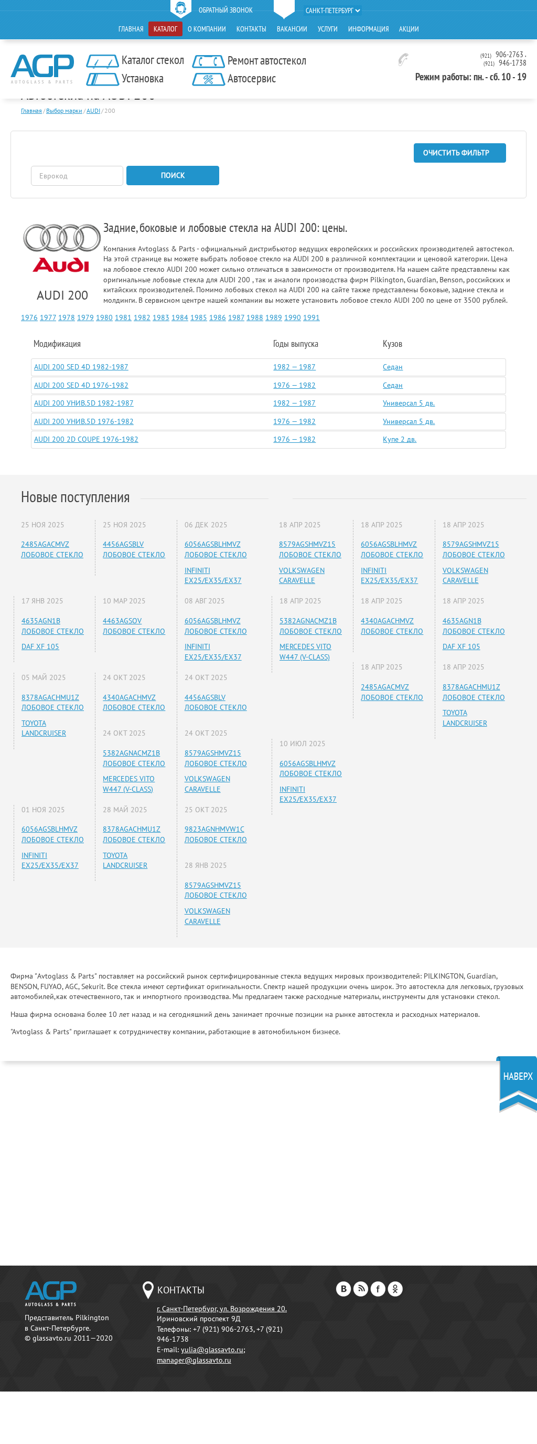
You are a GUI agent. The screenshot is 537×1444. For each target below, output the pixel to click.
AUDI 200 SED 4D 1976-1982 (81, 385)
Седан (393, 366)
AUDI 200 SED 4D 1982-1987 (81, 366)
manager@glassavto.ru (194, 1360)
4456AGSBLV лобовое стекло (134, 549)
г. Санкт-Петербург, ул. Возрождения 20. (222, 1308)
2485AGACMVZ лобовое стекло (52, 549)
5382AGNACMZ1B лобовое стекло (134, 758)
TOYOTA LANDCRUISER (44, 728)
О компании (207, 29)
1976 (29, 317)
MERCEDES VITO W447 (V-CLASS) (129, 784)
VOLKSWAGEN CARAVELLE (207, 784)
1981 (123, 317)
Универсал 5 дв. (409, 403)
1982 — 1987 (294, 366)
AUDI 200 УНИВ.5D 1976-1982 (84, 421)
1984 (179, 317)
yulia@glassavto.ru (212, 1349)
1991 (311, 317)
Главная (131, 29)
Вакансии (292, 29)
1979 (85, 317)
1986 (217, 317)
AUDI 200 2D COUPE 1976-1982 (86, 439)
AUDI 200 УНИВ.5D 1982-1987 (84, 403)
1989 (273, 317)
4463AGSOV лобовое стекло (134, 626)
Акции (409, 29)
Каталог (165, 29)
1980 (104, 317)
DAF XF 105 (40, 646)
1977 (48, 317)
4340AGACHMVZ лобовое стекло (134, 703)
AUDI (93, 110)
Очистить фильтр (456, 152)
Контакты (251, 29)
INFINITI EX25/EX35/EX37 (213, 576)
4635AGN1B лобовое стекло (53, 626)
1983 (161, 317)
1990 (292, 317)
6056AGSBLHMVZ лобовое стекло (216, 549)
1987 (236, 317)
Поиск (173, 175)
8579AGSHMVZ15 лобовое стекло (216, 758)
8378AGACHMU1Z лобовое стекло (53, 703)
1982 (142, 317)
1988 (254, 317)
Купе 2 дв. (399, 439)
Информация (368, 29)
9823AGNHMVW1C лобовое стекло (216, 834)
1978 (66, 317)
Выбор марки (64, 110)
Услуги (328, 29)
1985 (198, 317)
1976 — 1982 (294, 385)
